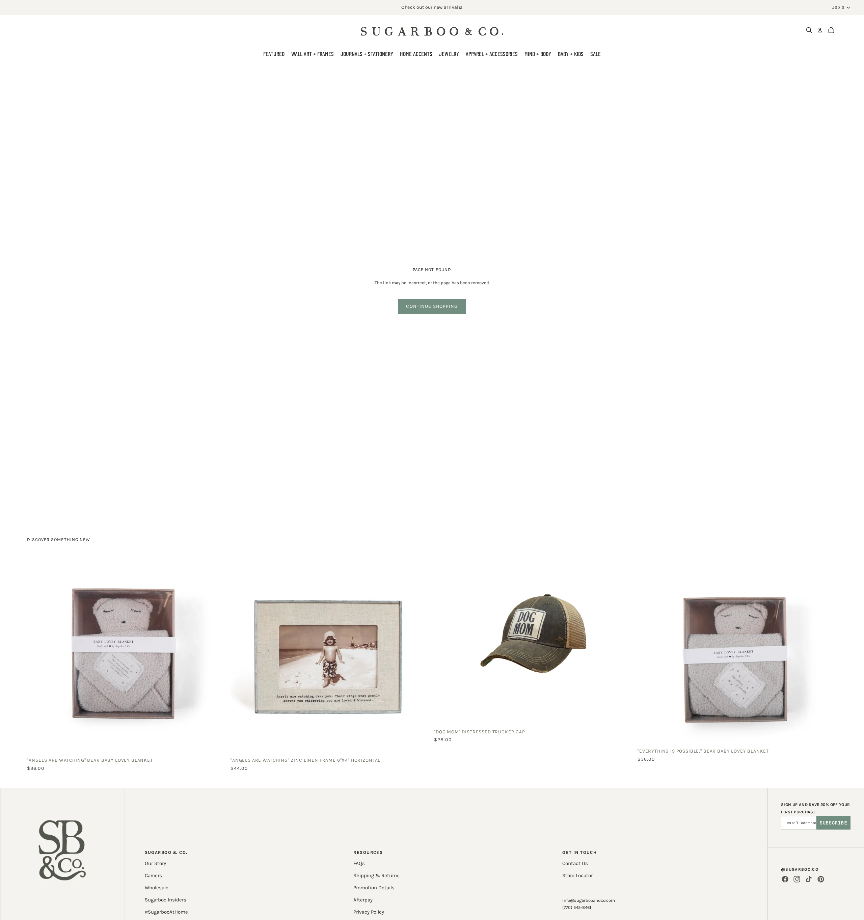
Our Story (155, 863)
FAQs (359, 863)
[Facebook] (785, 879)
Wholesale (156, 888)
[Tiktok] (809, 879)
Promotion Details (374, 888)
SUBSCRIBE (833, 823)
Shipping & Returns (376, 875)
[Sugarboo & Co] (432, 30)
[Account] (820, 30)
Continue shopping (432, 306)
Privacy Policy (368, 912)
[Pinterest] (821, 879)
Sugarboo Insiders (165, 900)
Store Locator (577, 875)
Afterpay (363, 900)
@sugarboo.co (799, 869)
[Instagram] (797, 879)
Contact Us (575, 863)
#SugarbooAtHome (166, 912)
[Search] (809, 30)
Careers (153, 875)
